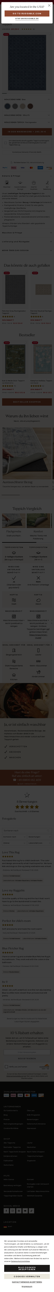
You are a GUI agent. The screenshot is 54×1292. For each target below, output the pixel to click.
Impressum (27, 1286)
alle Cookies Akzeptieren (27, 1268)
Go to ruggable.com (27, 13)
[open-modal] (49, 5)
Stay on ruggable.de (27, 18)
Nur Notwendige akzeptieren (27, 1282)
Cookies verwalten (27, 1276)
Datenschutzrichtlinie (20, 1261)
